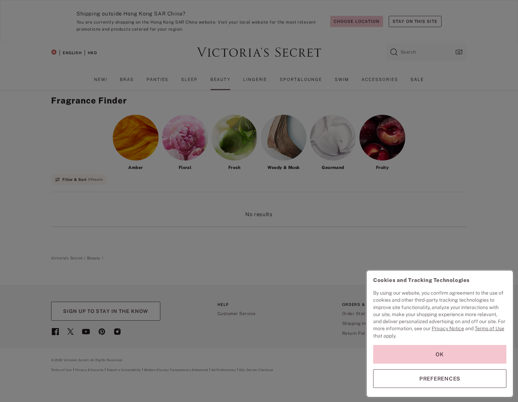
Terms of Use (489, 328)
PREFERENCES (439, 379)
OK (440, 354)
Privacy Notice (448, 328)
